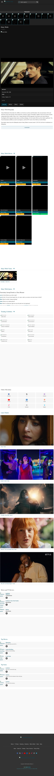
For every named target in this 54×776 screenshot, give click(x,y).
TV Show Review (9, 595)
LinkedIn (26, 401)
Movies (12, 744)
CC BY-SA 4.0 (26, 305)
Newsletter (34, 753)
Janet (1, 301)
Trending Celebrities (6, 312)
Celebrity (3, 29)
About (15, 748)
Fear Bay (18, 210)
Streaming (22, 744)
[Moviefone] (9, 2)
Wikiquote (8, 305)
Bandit (18, 180)
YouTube (9, 401)
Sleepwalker (35, 180)
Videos (37, 744)
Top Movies (4, 639)
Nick (1, 299)
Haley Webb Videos (6, 269)
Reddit (45, 401)
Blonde (2, 180)
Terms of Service (29, 748)
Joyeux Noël (35, 210)
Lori (1, 295)
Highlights (27, 11)
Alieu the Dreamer (4, 210)
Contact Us (19, 748)
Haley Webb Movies (6, 153)
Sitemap (23, 748)
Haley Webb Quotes (6, 289)
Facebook (17, 753)
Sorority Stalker (4, 239)
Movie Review (8, 602)
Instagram (22, 753)
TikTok (32, 753)
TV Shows (17, 744)
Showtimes (26, 744)
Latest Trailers (5, 413)
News (41, 744)
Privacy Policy (36, 748)
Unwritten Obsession (21, 239)
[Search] (37, 2)
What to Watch (32, 744)
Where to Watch (3, 182)
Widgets (36, 753)
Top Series (4, 665)
